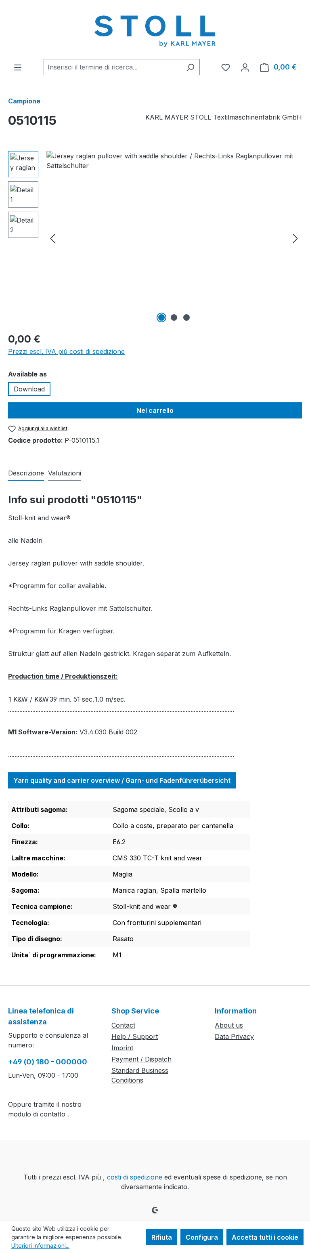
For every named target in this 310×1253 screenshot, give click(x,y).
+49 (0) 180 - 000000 (47, 1061)
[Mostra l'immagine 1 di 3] (161, 317)
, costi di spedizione (132, 1177)
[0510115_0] (174, 238)
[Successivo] (295, 238)
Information (236, 1011)
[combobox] (112, 67)
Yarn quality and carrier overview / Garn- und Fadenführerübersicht (121, 780)
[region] (155, 238)
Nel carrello (155, 410)
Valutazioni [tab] (64, 473)
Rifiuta (161, 1237)
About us (229, 1025)
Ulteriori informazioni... (40, 1245)
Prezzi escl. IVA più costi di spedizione (66, 351)
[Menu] (17, 67)
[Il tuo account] (245, 67)
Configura (202, 1237)
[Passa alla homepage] (155, 29)
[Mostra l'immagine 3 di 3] (186, 317)
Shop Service (135, 1011)
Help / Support (134, 1036)
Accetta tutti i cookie (265, 1237)
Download (29, 389)
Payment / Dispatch (141, 1059)
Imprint (122, 1048)
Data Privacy (234, 1036)
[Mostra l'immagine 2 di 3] (174, 317)
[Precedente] (52, 238)
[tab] (26, 473)
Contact (123, 1025)
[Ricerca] (190, 67)
